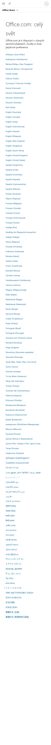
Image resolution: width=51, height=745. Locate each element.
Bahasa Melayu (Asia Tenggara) (19, 64)
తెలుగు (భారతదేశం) (14, 559)
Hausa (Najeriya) (13, 241)
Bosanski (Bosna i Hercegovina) (19, 68)
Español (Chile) (12, 169)
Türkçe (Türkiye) (12, 385)
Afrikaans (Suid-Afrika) (15, 54)
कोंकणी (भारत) (11, 506)
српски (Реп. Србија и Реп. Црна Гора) (23, 443)
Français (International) (15, 217)
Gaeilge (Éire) (11, 227)
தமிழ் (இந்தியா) (12, 554)
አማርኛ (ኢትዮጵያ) (13, 501)
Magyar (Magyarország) (16, 289)
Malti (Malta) (11, 294)
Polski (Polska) (12, 323)
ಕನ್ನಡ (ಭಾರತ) (13, 563)
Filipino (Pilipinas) (13, 198)
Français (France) (13, 212)
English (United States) (15, 160)
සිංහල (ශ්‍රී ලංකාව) (13, 573)
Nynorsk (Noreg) (13, 313)
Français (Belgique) (14, 203)
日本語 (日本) (11, 607)
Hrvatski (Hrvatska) (14, 246)
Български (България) (15, 409)
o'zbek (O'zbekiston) (14, 318)
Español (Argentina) (14, 164)
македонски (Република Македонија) (22, 424)
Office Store (8, 10)
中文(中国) (10, 602)
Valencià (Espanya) (14, 395)
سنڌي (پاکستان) (12, 486)
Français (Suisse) (13, 222)
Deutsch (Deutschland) (15, 92)
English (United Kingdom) (17, 155)
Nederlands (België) (14, 299)
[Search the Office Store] (10, 3)
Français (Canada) (13, 208)
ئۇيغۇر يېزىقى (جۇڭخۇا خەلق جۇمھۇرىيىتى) (23, 472)
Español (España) (13, 179)
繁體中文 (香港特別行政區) (17, 616)
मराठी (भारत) (10, 515)
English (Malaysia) (13, 136)
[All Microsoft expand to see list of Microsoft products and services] (3, 3)
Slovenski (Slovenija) (14, 357)
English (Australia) (13, 112)
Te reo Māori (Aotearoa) (16, 376)
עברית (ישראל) (12, 467)
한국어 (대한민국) (13, 597)
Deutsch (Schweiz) (13, 102)
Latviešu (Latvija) (13, 275)
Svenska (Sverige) (13, 371)
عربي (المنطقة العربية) (15, 491)
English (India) (12, 121)
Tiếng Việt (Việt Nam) (15, 381)
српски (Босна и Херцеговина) (19, 438)
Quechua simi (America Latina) (19, 337)
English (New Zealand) (15, 140)
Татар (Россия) (12, 448)
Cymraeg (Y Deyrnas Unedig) (18, 83)
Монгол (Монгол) (13, 429)
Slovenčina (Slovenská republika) (19, 352)
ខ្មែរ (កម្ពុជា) (13, 587)
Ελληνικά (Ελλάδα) (14, 400)
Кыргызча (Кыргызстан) (16, 414)
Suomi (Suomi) (12, 366)
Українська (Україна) (15, 453)
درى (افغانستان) (12, 481)
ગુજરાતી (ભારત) (12, 544)
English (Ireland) (12, 131)
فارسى (9, 496)
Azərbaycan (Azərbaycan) (16, 59)
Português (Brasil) (13, 328)
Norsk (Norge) (12, 309)
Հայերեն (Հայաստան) (17, 462)
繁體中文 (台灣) (12, 612)
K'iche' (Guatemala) (14, 265)
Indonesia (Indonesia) (15, 251)
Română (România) (14, 342)
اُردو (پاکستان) (13, 477)
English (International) (15, 126)
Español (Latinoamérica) (16, 184)
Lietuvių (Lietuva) (13, 285)
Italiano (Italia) (12, 260)
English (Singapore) (14, 145)
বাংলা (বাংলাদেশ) (11, 530)
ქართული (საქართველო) (17, 457)
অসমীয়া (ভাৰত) (11, 525)
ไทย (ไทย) (9, 578)
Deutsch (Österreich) (14, 97)
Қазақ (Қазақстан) (14, 419)
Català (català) (12, 73)
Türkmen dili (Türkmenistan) (18, 390)
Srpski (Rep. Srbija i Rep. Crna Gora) (21, 361)
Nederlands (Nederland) (16, 304)
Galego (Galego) (13, 236)
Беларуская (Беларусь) (16, 405)
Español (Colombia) (14, 174)
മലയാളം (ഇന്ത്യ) (14, 568)
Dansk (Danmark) (13, 88)
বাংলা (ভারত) (10, 535)
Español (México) (13, 188)
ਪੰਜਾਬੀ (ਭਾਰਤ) (11, 539)
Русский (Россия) (13, 433)
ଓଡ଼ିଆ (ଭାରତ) (11, 549)
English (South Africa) (15, 150)
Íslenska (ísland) (12, 256)
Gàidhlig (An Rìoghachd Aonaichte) (21, 232)
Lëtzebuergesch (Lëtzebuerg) (18, 280)
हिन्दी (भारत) (10, 520)
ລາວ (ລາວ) (10, 583)
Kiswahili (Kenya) (13, 270)
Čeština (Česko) (12, 78)
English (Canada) (13, 116)
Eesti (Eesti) (10, 107)
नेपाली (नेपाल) (10, 510)
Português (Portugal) (15, 333)
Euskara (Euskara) (13, 193)
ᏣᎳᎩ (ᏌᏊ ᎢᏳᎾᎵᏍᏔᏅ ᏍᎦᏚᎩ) (19, 592)
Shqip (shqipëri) (12, 347)
